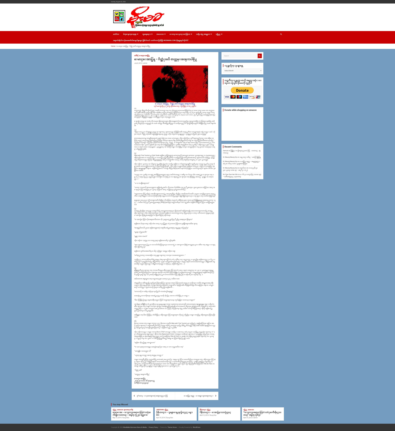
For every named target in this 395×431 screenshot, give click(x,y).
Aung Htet (126, 417)
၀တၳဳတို (136, 55)
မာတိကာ (116, 34)
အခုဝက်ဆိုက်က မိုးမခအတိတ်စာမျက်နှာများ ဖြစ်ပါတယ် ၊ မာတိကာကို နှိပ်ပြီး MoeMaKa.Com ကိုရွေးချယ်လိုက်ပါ (150, 40)
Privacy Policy (153, 427)
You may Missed (120, 404)
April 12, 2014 (204, 415)
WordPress (196, 427)
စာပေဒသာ (160, 34)
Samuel (225, 151)
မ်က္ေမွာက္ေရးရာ (130, 34)
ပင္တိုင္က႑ (218, 34)
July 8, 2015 (138, 63)
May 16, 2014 (117, 417)
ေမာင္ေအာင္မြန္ (144, 55)
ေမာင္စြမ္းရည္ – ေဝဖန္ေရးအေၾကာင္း (198, 396)
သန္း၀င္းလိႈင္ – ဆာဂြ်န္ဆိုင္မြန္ (250, 157)
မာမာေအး (120, 409)
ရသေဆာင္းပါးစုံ (128, 409)
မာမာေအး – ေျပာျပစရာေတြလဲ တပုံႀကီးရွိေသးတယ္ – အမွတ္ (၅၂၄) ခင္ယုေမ (132, 413)
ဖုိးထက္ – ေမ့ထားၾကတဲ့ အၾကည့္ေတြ (152, 396)
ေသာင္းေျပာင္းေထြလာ (180, 34)
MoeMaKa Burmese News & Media (135, 427)
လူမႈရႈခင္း (146, 34)
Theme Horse (172, 427)
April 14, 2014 (160, 417)
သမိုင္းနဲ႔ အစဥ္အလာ (203, 34)
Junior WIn (160, 409)
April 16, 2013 (247, 417)
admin (145, 63)
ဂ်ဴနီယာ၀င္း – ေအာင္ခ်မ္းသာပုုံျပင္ (215, 412)
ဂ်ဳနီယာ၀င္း (203, 409)
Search (260, 56)
